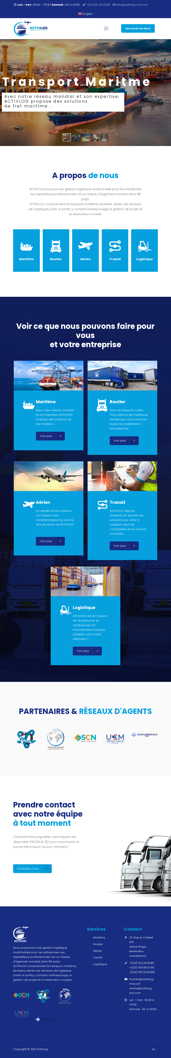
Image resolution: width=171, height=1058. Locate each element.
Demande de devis (138, 28)
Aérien (97, 951)
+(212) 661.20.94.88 (142, 972)
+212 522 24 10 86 (98, 5)
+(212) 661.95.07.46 (141, 967)
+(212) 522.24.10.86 (141, 963)
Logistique (100, 964)
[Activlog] (30, 28)
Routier (98, 944)
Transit (97, 957)
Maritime (99, 937)
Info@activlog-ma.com (132, 5)
